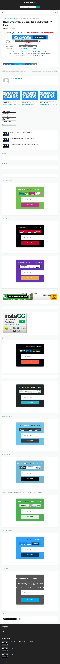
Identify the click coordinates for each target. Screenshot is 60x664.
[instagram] (57, 12)
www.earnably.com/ (28, 48)
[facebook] (53, 12)
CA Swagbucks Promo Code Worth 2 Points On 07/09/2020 (23, 138)
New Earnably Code (11, 18)
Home (4, 18)
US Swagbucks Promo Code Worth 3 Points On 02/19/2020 (24, 144)
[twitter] (56, 12)
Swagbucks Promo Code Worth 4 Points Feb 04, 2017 (22, 132)
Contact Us (55, 662)
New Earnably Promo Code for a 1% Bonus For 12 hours (30, 101)
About (50, 662)
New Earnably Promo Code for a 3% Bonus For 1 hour (48, 101)
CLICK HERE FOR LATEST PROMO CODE (30, 51)
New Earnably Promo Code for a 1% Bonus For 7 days (11, 101)
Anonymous (6, 28)
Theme (8, 662)
